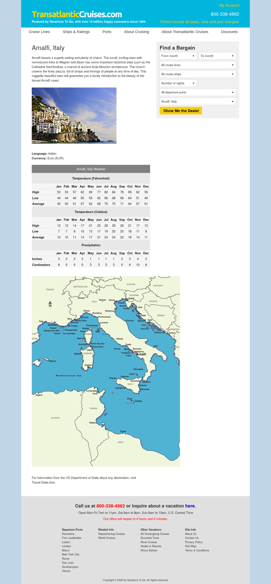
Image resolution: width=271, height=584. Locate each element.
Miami (65, 550)
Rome (65, 558)
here (190, 505)
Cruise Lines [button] (39, 32)
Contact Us (192, 538)
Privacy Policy (194, 542)
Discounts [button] (229, 32)
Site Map (190, 546)
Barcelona (68, 534)
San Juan (68, 562)
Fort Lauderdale (71, 538)
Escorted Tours (150, 538)
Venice (66, 571)
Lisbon (66, 542)
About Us (190, 534)
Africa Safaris (149, 550)
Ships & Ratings (76, 32)
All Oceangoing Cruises (155, 534)
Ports (106, 32)
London (66, 546)
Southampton (70, 567)
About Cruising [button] (136, 32)
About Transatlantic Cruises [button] (185, 32)
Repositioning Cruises (111, 534)
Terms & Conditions (197, 550)
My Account (229, 5)
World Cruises (106, 538)
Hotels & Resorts (151, 546)
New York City (70, 554)
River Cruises (149, 542)
